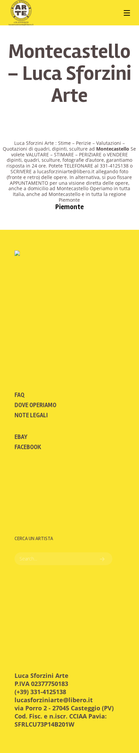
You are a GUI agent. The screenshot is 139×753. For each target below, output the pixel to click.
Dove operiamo (35, 405)
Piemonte (69, 207)
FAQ (19, 395)
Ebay (21, 437)
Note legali (31, 415)
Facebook (28, 447)
